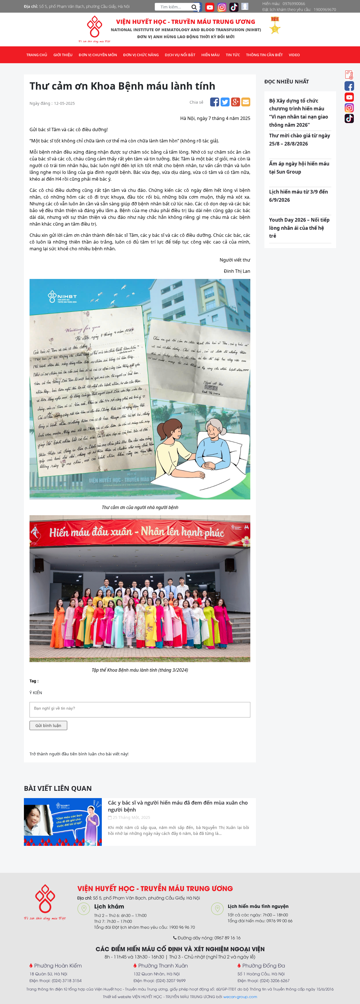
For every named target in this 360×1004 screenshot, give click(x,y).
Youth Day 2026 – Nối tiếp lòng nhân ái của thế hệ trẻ (299, 228)
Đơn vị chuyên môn (98, 54)
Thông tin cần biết (264, 54)
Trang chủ (36, 54)
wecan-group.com (240, 996)
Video (294, 54)
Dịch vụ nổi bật (180, 54)
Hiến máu (210, 54)
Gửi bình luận (48, 725)
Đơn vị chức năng (141, 54)
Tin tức (233, 54)
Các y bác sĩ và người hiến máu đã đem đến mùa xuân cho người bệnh (178, 806)
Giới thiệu (63, 54)
